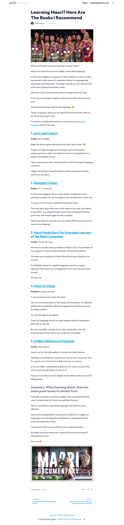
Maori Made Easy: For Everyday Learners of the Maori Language (61, 234)
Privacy (67, 519)
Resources (70, 515)
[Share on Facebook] (91, 489)
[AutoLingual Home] (18, 3)
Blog (85, 3)
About (52, 515)
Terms (60, 519)
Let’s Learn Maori (45, 133)
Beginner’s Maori (46, 183)
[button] (62, 463)
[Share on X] (88, 489)
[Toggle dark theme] (84, 519)
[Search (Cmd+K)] (113, 3)
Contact (60, 515)
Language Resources (99, 3)
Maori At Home (44, 286)
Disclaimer (77, 519)
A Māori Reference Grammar (54, 341)
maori (43, 489)
